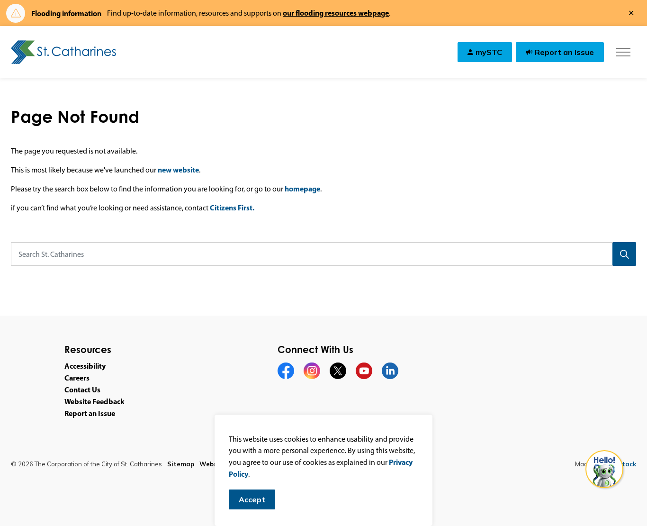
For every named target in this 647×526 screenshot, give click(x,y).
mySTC (489, 52)
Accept (252, 499)
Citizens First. (232, 207)
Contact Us (82, 389)
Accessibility (85, 366)
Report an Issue (564, 52)
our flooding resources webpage (336, 13)
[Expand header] (623, 52)
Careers (77, 377)
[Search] (624, 254)
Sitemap (180, 464)
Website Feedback (94, 401)
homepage (302, 188)
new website (178, 169)
